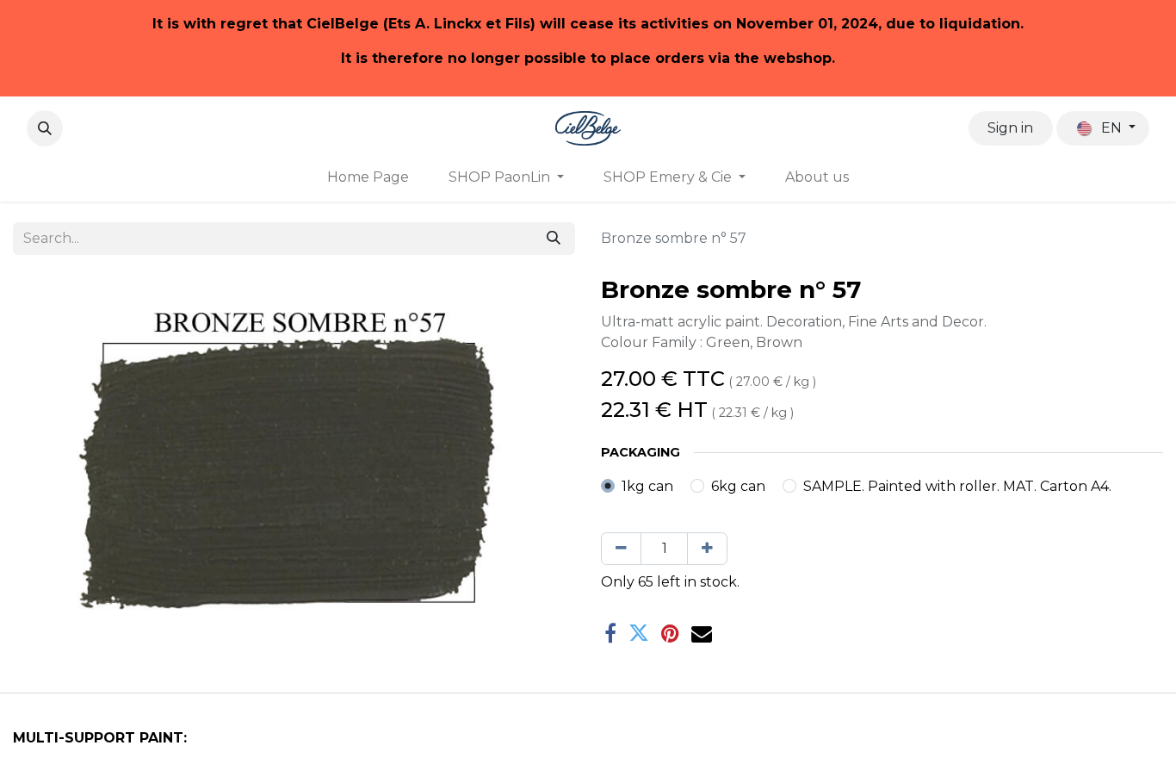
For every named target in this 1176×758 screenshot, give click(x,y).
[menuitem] (368, 177)
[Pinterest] (670, 633)
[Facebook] (610, 633)
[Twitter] (638, 633)
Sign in (1010, 128)
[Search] (553, 238)
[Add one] (707, 548)
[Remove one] (621, 548)
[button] (45, 128)
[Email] (701, 633)
